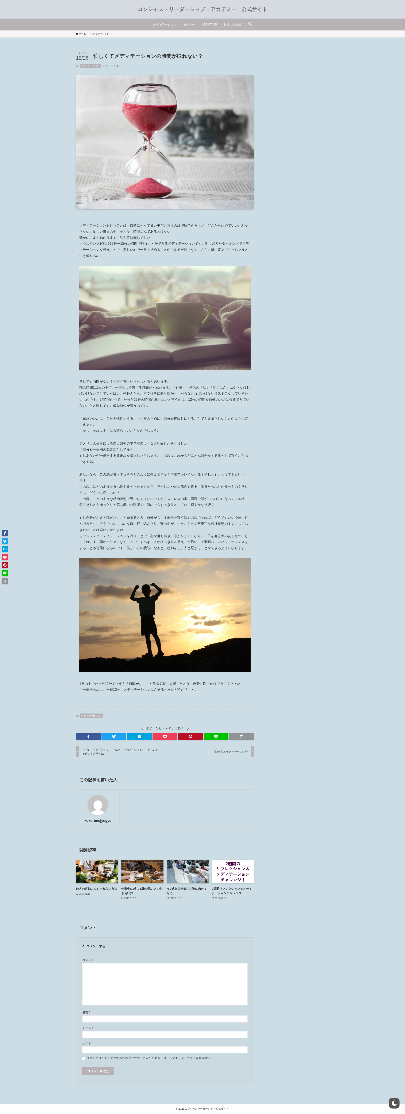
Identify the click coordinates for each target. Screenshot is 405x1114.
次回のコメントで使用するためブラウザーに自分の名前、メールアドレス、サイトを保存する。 (150, 1058)
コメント (88, 960)
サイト (86, 1043)
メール (87, 1027)
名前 (86, 1012)
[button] (250, 24)
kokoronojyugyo (97, 820)
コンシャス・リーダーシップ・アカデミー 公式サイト (203, 9)
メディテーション (90, 66)
